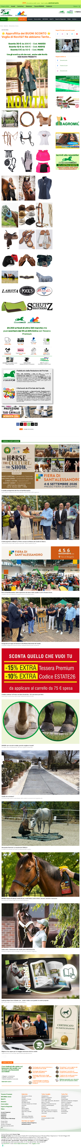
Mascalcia (43, 1107)
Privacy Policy (4, 1121)
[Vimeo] (72, 34)
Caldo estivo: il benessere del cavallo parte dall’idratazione (18, 949)
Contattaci (3, 1114)
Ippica (23, 1107)
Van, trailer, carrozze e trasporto (49, 1111)
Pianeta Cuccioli (63, 65)
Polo (23, 1113)
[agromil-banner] (67, 129)
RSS (2, 1127)
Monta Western (25, 1110)
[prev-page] (3, 1056)
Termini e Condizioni (6, 1124)
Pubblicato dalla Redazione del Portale (32, 371)
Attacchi (24, 1097)
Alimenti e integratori (46, 1097)
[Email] (32, 424)
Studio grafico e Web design (8, 1118)
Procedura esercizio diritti (7, 1125)
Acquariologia (64, 1099)
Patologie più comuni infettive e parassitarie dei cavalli (42, 1067)
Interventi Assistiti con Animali (29, 1103)
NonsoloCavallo (63, 60)
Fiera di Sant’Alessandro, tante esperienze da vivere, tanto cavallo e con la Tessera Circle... (27, 592)
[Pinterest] (25, 424)
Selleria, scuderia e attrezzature (49, 1110)
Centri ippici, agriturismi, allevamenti (50, 1100)
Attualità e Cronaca (26, 1099)
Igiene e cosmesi (45, 1102)
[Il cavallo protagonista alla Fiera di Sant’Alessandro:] (40, 466)
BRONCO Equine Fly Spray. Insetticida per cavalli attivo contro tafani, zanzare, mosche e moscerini (29, 898)
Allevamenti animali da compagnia (69, 1100)
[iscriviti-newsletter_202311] (67, 169)
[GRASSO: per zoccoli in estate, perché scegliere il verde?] (40, 721)
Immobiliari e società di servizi (48, 1103)
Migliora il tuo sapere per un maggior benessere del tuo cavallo (19, 1051)
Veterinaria (44, 1113)
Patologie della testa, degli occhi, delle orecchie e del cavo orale (42, 1076)
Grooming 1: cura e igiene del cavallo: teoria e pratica (68, 1067)
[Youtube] (77, 34)
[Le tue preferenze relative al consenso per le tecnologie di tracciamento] (2, 1145)
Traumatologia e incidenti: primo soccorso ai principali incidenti (41, 1082)
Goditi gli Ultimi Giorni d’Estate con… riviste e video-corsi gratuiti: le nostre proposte (25, 1000)
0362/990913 (6, 1143)
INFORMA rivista (6, 1096)
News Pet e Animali (26, 1111)
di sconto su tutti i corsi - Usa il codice (40, 3)
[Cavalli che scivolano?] (40, 772)
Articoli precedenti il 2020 (47, 1118)
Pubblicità (3, 1117)
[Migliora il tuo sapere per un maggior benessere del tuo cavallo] (40, 1027)
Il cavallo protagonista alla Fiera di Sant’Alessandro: (16, 490)
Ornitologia (64, 1110)
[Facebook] (17, 424)
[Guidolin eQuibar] (67, 110)
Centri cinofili (64, 1107)
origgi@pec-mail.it (36, 1143)
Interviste (24, 1105)
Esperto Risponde (6, 1106)
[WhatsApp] (28, 424)
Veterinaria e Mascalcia (27, 1116)
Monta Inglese (25, 1108)
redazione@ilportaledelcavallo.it (20, 1143)
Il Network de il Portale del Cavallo (31, 388)
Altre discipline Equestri (27, 1117)
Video (3, 1109)
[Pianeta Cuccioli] (58, 66)
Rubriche (6, 26)
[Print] (36, 424)
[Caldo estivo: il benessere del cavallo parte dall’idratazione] (40, 925)
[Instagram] (62, 34)
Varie (23, 1114)
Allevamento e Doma (13, 26)
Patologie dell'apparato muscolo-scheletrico (40, 1071)
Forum (43, 1119)
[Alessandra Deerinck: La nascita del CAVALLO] (40, 823)
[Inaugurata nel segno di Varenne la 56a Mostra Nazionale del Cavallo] (40, 619)
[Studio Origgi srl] (67, 91)
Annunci (3, 1101)
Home (1, 26)
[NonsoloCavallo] (58, 60)
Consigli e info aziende (28, 429)
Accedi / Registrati (5, 1112)
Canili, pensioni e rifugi (66, 1105)
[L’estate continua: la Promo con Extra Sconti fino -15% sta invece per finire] (40, 670)
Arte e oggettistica (46, 1099)
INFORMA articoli (26, 1102)
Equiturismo (25, 1100)
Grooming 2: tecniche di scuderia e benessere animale (69, 1071)
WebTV (3, 1099)
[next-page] (5, 1056)
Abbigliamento (44, 1096)
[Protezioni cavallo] (27, 412)
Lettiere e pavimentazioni (47, 1105)
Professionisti (44, 1108)
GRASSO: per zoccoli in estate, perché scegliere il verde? (18, 745)
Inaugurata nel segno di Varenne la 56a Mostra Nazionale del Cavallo (21, 643)
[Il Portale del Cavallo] (21, 13)
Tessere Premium (6, 1094)
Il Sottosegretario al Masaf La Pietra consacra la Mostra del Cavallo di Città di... (24, 541)
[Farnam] (67, 148)
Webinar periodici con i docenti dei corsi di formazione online (69, 1079)
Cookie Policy (4, 1122)
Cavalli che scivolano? (8, 796)
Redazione (3, 1115)
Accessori (63, 1097)
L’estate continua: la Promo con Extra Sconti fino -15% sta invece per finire (22, 694)
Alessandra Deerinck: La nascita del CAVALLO (14, 847)
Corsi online (4, 1104)
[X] (21, 424)
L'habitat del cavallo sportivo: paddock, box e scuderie (69, 1075)
